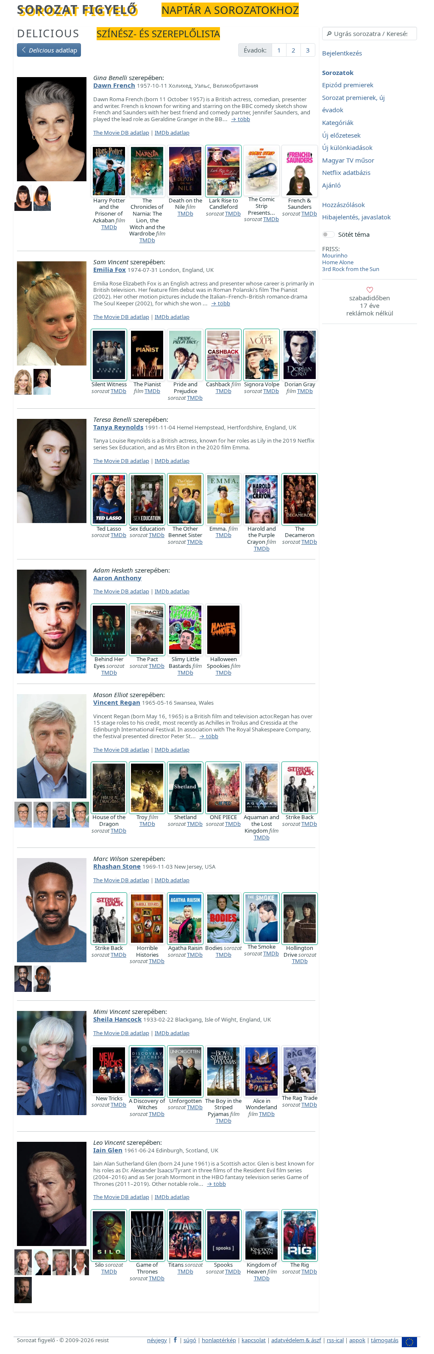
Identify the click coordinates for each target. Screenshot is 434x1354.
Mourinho (335, 255)
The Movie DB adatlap (121, 132)
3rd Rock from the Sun (350, 269)
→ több (240, 119)
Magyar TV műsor (348, 160)
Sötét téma (354, 234)
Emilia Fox (109, 269)
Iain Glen (107, 1150)
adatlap (53, 50)
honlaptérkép (219, 1340)
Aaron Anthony (117, 577)
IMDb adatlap (172, 132)
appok (357, 1340)
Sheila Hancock (117, 1019)
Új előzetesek (341, 135)
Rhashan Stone (117, 866)
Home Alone (337, 262)
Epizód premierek (347, 85)
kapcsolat (254, 1340)
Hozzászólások (343, 204)
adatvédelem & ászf (296, 1340)
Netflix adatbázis (346, 173)
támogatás (384, 1340)
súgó (190, 1340)
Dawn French (114, 85)
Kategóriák (337, 122)
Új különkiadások (347, 148)
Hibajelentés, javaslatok (356, 217)
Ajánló (331, 185)
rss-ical (335, 1340)
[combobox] (369, 33)
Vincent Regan (116, 702)
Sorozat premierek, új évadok (353, 103)
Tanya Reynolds (118, 427)
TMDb (109, 227)
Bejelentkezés (342, 53)
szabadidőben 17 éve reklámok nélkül (369, 305)
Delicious (48, 33)
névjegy (157, 1340)
